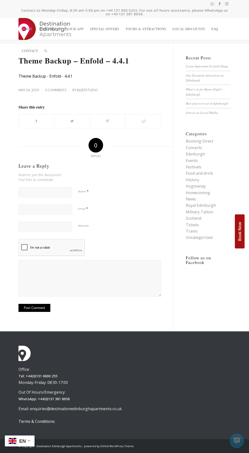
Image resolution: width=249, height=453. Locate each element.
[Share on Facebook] (36, 121)
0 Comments (55, 90)
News (191, 199)
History (192, 179)
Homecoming (198, 192)
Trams (192, 231)
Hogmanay (196, 186)
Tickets (192, 224)
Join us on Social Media (202, 112)
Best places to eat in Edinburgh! (207, 103)
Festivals (193, 167)
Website (83, 225)
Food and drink (199, 173)
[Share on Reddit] (143, 121)
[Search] (45, 51)
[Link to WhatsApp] (212, 3)
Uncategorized (199, 237)
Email (83, 208)
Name (83, 191)
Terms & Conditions (36, 421)
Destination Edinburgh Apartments (58, 446)
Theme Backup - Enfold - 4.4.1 (45, 76)
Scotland (193, 218)
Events (192, 160)
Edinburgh (195, 154)
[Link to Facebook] (219, 3)
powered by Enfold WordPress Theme (109, 446)
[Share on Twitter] (72, 121)
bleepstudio (87, 90)
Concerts (194, 147)
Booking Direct (199, 141)
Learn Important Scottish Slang (207, 66)
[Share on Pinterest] (107, 121)
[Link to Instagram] (227, 3)
